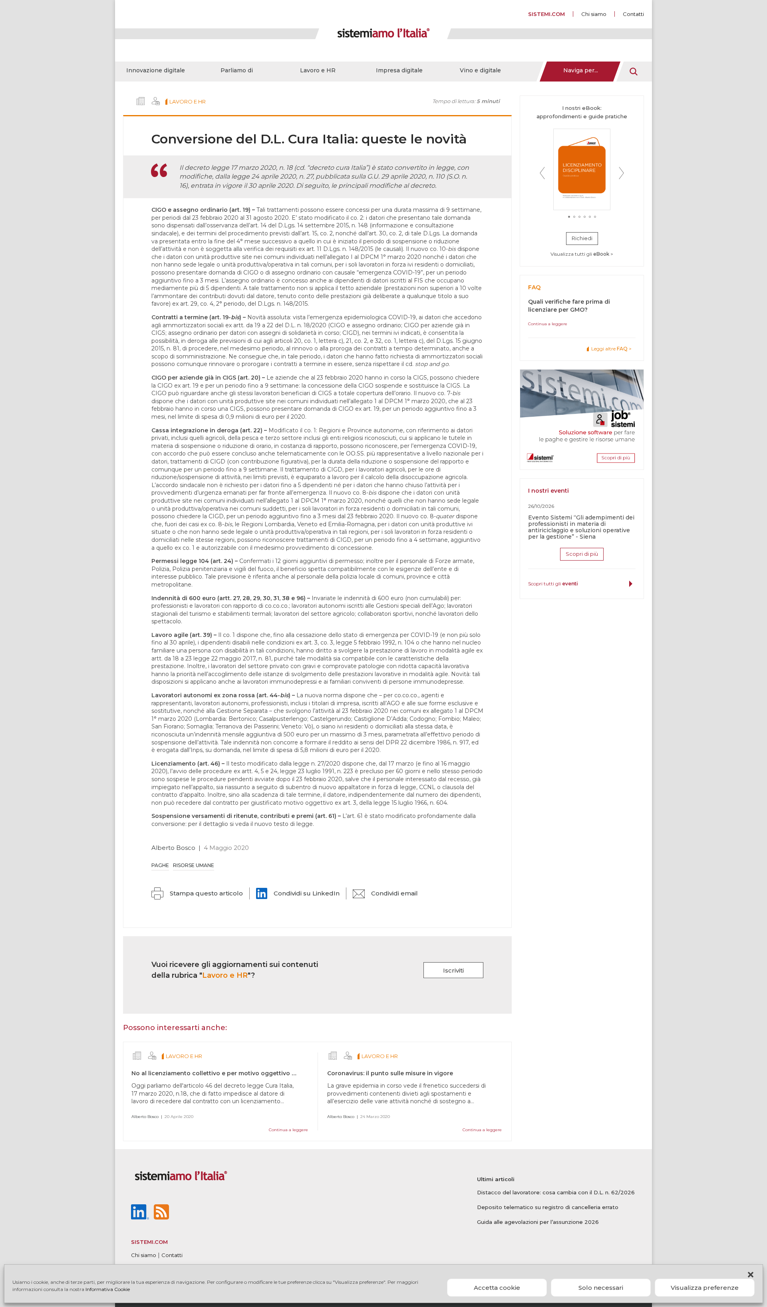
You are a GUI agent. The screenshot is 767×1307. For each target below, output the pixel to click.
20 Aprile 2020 (179, 1116)
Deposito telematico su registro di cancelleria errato (547, 1207)
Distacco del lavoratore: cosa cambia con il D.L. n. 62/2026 (556, 1192)
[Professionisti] (155, 101)
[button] (751, 1275)
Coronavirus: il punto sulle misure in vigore (390, 1073)
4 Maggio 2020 (226, 847)
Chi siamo (593, 14)
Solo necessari (600, 1287)
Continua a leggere (288, 1129)
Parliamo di (237, 70)
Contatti (633, 14)
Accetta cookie (497, 1287)
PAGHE (160, 865)
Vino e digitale (480, 70)
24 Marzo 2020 (375, 1116)
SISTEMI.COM (546, 14)
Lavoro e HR (318, 70)
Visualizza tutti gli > (581, 254)
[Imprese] (140, 101)
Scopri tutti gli (553, 584)
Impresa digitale (399, 70)
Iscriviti (453, 970)
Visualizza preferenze (705, 1287)
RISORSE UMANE (193, 865)
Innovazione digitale (155, 70)
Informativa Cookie (107, 1289)
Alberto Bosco (173, 847)
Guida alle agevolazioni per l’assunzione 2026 (538, 1222)
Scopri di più (582, 554)
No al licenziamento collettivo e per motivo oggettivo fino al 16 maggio (236, 1073)
